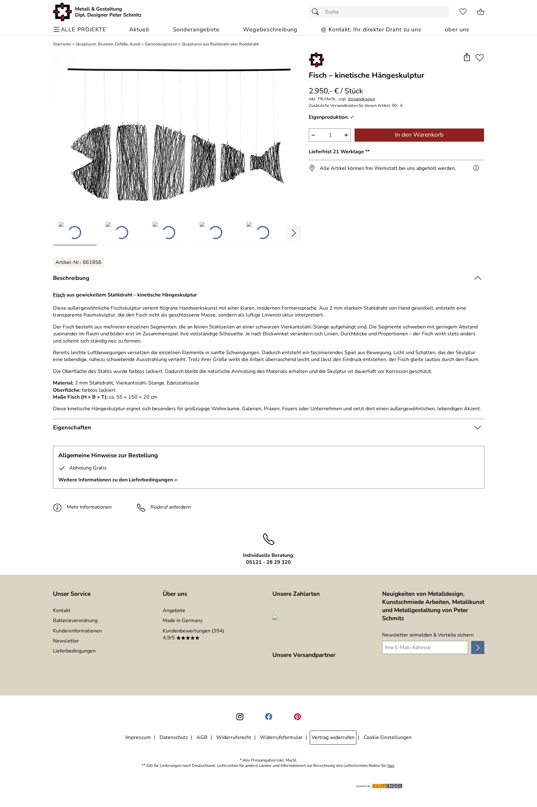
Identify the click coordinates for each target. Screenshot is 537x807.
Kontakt (62, 610)
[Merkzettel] (463, 12)
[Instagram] (240, 716)
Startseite (62, 44)
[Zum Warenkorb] (480, 12)
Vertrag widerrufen (333, 737)
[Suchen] (317, 12)
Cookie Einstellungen (388, 737)
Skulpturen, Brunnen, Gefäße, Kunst (108, 44)
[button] (466, 57)
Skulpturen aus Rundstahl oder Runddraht (220, 44)
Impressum (138, 737)
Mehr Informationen (89, 507)
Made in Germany (183, 620)
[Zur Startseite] (97, 12)
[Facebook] (268, 716)
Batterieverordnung (75, 620)
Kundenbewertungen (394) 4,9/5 (193, 634)
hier (390, 765)
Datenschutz (174, 737)
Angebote (174, 610)
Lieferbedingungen (74, 650)
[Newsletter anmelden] (477, 647)
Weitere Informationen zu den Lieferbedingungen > (117, 479)
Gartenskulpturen (161, 44)
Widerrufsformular (281, 737)
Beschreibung (71, 278)
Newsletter (66, 640)
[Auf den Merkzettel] (479, 57)
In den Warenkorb (419, 135)
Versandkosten (361, 99)
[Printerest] (297, 716)
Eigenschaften (72, 427)
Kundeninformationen (77, 630)
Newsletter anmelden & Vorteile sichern (428, 634)
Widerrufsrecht (233, 737)
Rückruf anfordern (170, 507)
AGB (202, 737)
